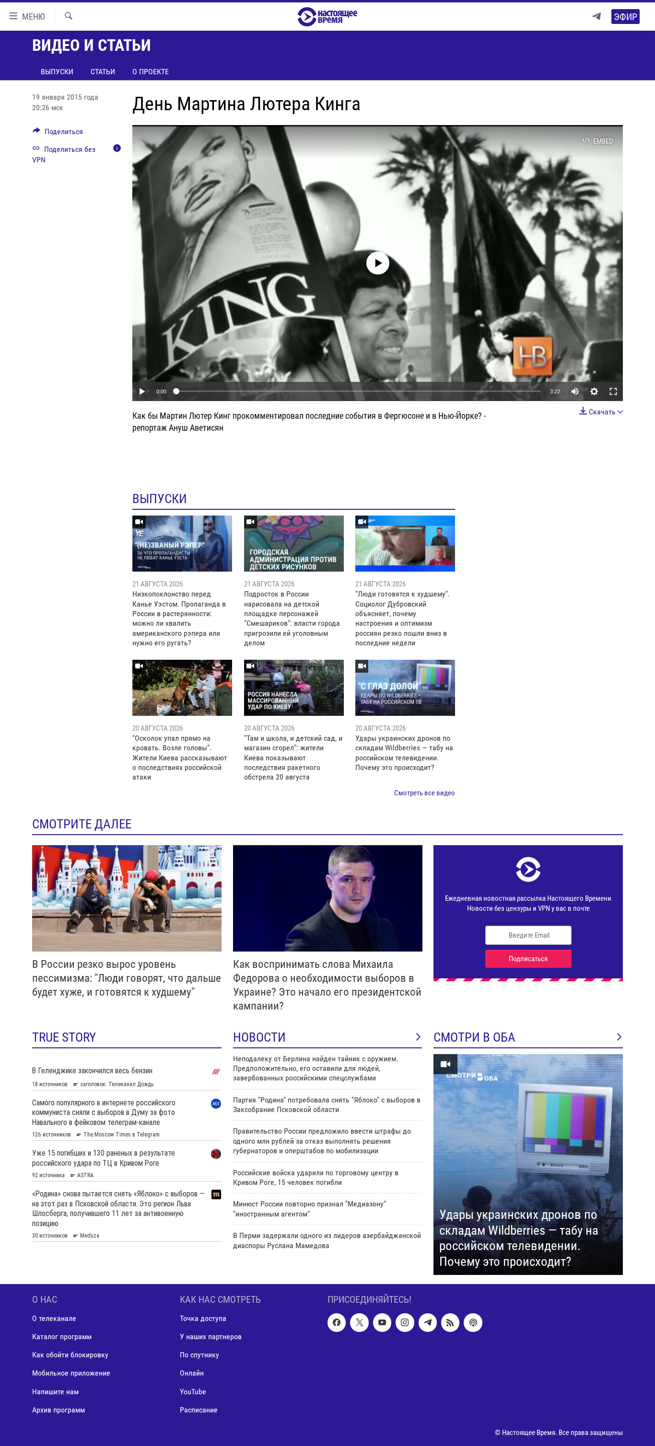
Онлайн (192, 1373)
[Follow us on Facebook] (337, 1323)
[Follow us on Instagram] (405, 1323)
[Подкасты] (473, 1323)
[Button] (58, 134)
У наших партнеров (211, 1337)
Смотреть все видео (424, 793)
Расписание (199, 1409)
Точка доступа (203, 1318)
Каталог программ (62, 1337)
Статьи (103, 71)
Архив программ (58, 1409)
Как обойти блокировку (70, 1355)
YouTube (193, 1391)
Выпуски (57, 71)
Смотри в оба (474, 1037)
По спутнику (199, 1355)
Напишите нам (55, 1391)
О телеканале (54, 1318)
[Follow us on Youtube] (382, 1323)
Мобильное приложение (71, 1373)
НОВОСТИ (259, 1037)
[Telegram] (596, 16)
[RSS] (450, 1323)
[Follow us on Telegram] (428, 1323)
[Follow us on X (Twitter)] (359, 1323)
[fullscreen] (613, 391)
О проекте (150, 71)
